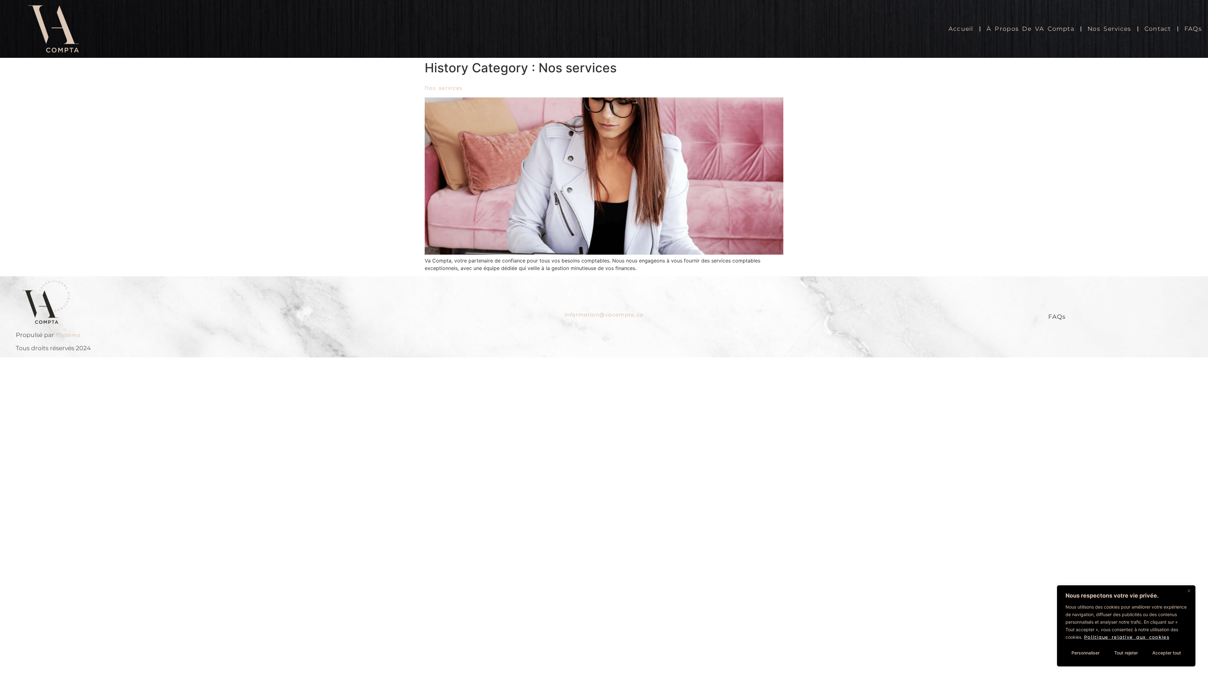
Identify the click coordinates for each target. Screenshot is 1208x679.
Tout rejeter (1126, 652)
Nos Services (1109, 28)
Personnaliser (1085, 652)
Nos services (444, 88)
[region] (1126, 625)
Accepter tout (1166, 652)
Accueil (960, 28)
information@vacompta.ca (604, 315)
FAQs (1193, 28)
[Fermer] (1189, 590)
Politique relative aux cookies (1126, 637)
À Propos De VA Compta (1030, 28)
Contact (1157, 28)
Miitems (68, 335)
